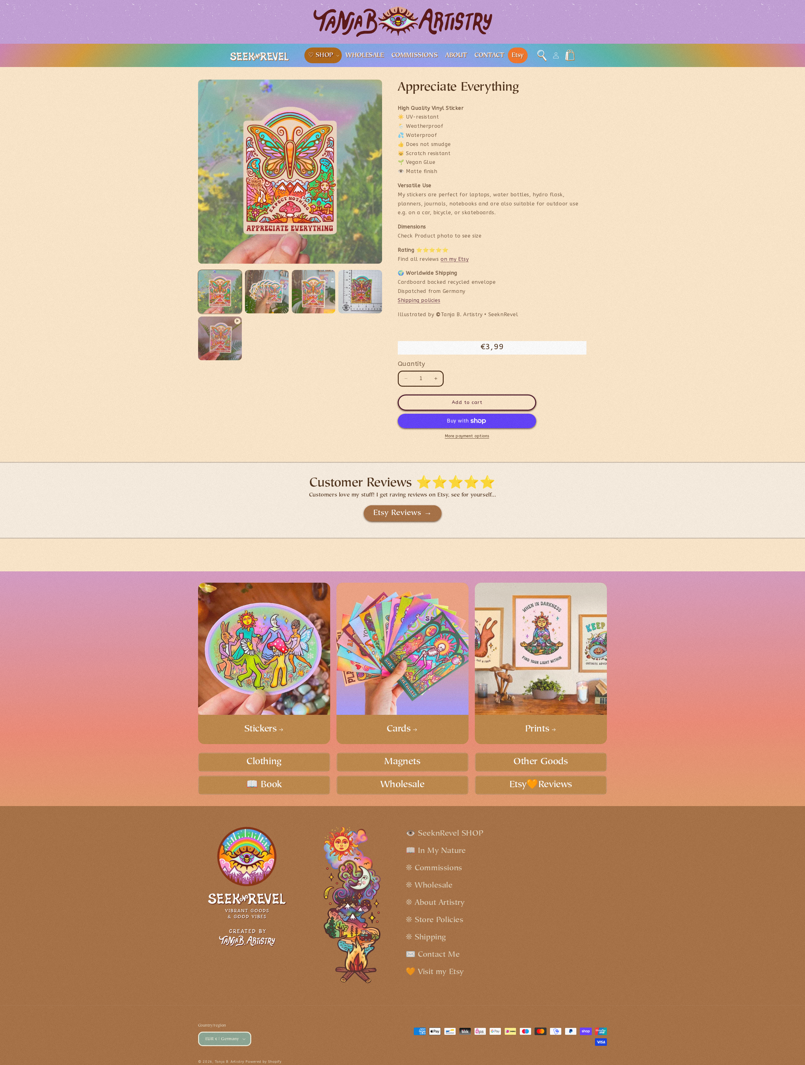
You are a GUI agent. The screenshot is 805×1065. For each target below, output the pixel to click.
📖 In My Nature (436, 851)
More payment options (467, 436)
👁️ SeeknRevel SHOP (444, 834)
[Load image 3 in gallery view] (314, 292)
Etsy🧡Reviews (540, 785)
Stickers (260, 729)
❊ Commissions (434, 868)
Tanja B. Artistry (229, 1062)
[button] (323, 55)
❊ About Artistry (435, 903)
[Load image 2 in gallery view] (267, 292)
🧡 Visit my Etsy (435, 972)
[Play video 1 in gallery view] (220, 338)
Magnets (402, 762)
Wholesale (402, 785)
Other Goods (541, 762)
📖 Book (264, 785)
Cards (399, 729)
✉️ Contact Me (433, 955)
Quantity (411, 363)
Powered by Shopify (264, 1062)
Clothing (264, 762)
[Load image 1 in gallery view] (220, 292)
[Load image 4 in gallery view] (360, 292)
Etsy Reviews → (402, 513)
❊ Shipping (426, 938)
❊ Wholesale (429, 886)
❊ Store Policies (435, 920)
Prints (537, 729)
